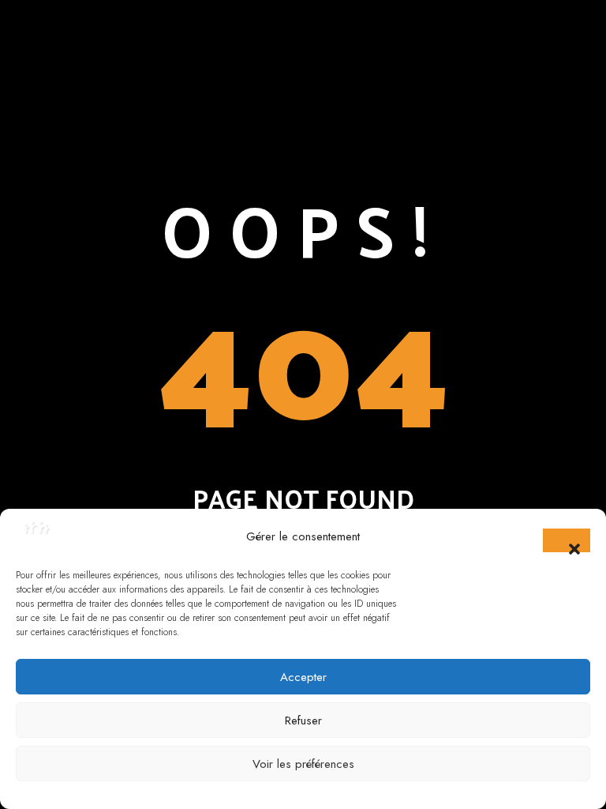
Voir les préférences (303, 764)
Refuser (303, 720)
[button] (566, 540)
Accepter (303, 677)
